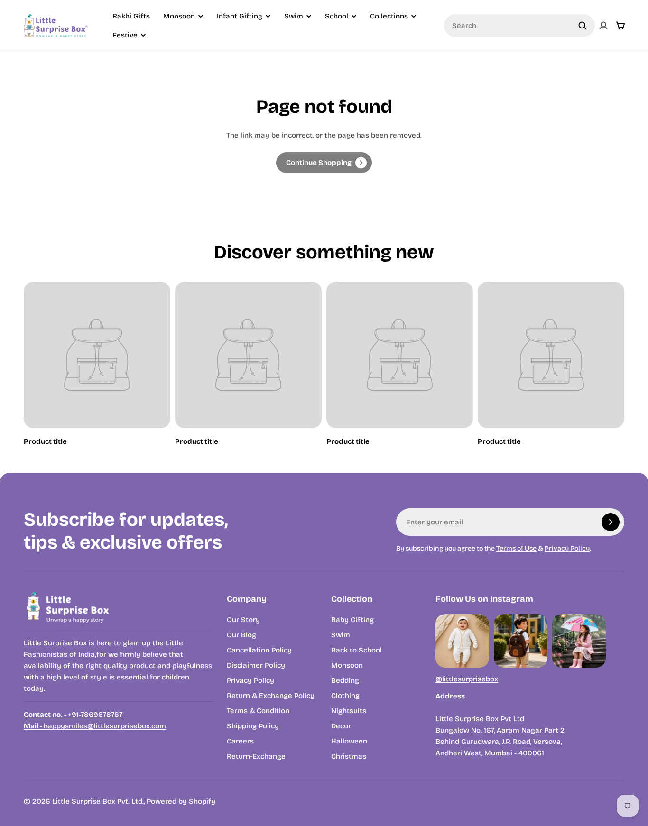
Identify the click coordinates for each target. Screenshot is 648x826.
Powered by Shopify (181, 801)
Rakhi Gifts (131, 16)
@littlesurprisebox (466, 679)
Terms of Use (516, 548)
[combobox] (519, 25)
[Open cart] (620, 25)
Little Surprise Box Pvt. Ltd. (98, 801)
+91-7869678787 (73, 714)
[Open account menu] (603, 25)
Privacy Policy (567, 548)
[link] (324, 162)
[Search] (582, 25)
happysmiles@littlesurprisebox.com (95, 726)
